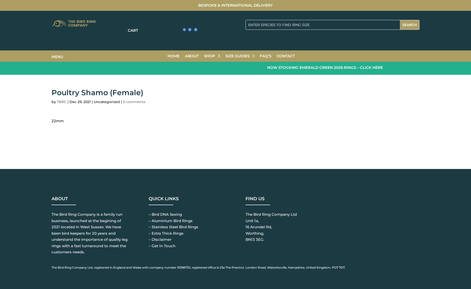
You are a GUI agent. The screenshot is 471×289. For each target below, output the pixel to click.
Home (174, 56)
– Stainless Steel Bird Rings (173, 227)
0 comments (134, 102)
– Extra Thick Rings (166, 233)
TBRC (61, 102)
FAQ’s (265, 56)
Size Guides (237, 56)
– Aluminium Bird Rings (171, 220)
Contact (286, 56)
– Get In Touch (162, 245)
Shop (209, 56)
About (192, 56)
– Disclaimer (160, 239)
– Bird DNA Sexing (165, 214)
